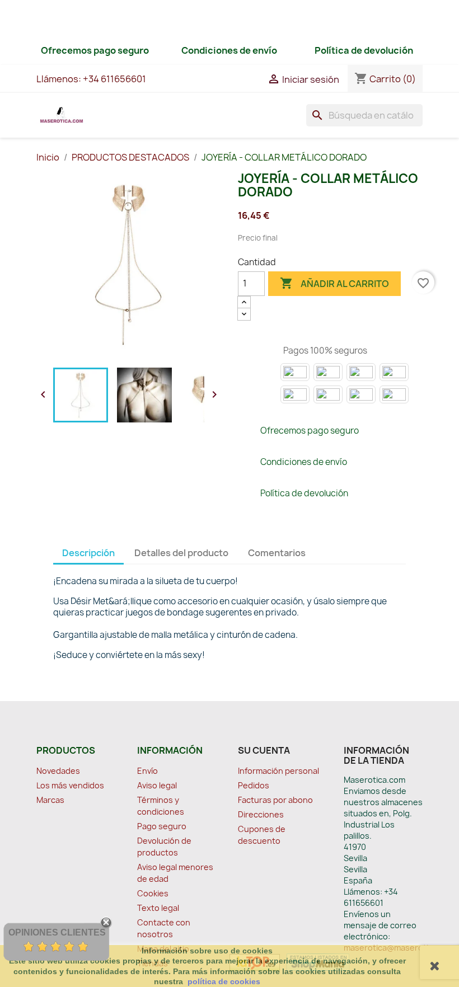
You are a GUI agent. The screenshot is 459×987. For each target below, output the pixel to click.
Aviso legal (157, 785)
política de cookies (224, 981)
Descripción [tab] (88, 553)
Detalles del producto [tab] (181, 553)
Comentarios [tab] (277, 553)
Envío (147, 770)
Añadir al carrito (334, 283)
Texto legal (158, 908)
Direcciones (261, 814)
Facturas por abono (275, 800)
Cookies (152, 893)
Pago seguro (161, 826)
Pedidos (253, 785)
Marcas (50, 800)
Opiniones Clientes (57, 932)
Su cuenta (264, 750)
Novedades (58, 770)
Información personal (278, 770)
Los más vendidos (70, 785)
